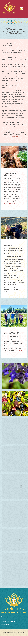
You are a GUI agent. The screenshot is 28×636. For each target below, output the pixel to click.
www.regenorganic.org (10, 347)
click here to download (10, 203)
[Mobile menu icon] (26, 9)
